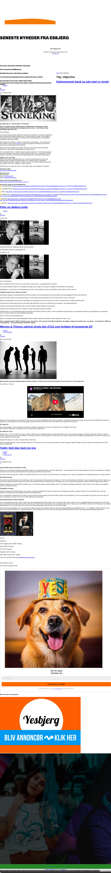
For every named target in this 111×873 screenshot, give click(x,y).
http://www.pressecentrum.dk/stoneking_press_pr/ (14, 181)
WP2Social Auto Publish (49, 869)
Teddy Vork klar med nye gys (18, 447)
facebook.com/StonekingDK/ (8, 170)
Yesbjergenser (7, 454)
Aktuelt (5, 85)
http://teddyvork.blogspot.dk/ (26, 557)
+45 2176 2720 (8, 176)
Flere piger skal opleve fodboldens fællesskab (15, 65)
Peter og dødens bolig (14, 207)
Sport (4, 453)
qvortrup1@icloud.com (9, 177)
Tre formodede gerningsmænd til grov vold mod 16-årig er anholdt (21, 77)
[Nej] (0, 872)
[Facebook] (54, 866)
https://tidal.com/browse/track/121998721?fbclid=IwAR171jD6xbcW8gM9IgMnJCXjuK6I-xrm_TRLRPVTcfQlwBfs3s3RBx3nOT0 (42, 191)
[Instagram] (57, 866)
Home (58, 73)
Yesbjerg (2, 90)
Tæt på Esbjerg (7, 332)
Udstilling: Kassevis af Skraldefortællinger (14, 73)
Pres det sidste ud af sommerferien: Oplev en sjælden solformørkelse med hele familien (25, 83)
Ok (101, 870)
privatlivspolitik (58, 688)
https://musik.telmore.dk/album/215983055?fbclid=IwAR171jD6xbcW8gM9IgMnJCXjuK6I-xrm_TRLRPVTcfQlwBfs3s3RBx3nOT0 (50, 189)
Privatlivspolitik (106, 870)
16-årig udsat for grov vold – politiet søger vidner (16, 80)
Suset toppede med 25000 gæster (11, 69)
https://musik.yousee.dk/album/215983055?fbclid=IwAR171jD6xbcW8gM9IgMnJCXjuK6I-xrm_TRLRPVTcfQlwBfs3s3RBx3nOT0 (49, 186)
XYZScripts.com (63, 869)
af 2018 (18, 143)
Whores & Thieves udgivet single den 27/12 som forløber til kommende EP (46, 326)
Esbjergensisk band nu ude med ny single (82, 81)
